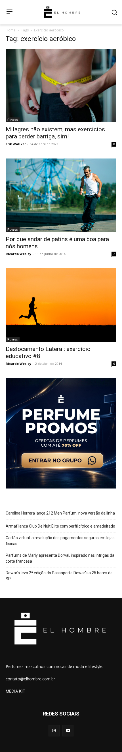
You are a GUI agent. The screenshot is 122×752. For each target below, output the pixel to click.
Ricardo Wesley (18, 254)
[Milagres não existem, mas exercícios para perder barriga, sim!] (61, 85)
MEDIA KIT (15, 691)
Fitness (12, 120)
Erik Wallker (16, 144)
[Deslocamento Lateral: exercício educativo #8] (61, 305)
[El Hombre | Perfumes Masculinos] (62, 12)
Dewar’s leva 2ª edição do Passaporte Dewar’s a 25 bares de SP (59, 576)
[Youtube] (67, 730)
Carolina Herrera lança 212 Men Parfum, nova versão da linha (60, 513)
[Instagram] (54, 730)
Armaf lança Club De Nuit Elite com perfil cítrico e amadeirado (60, 526)
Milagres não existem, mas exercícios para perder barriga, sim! (55, 133)
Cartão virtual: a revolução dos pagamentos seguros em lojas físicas (60, 540)
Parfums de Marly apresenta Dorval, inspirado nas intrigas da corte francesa (60, 558)
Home (11, 30)
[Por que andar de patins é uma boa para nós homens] (61, 195)
